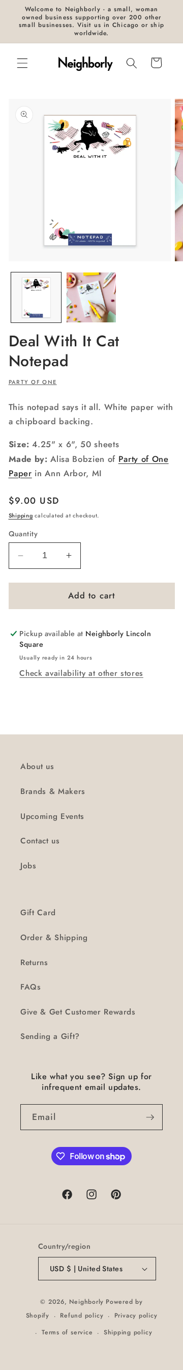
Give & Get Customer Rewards (78, 1012)
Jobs (28, 865)
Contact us (40, 840)
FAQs (30, 987)
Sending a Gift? (50, 1036)
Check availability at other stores (81, 673)
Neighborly (86, 1301)
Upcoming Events (52, 816)
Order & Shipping (54, 937)
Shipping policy (128, 1332)
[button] (22, 62)
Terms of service (67, 1332)
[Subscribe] (150, 1117)
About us (37, 766)
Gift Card (38, 912)
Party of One (33, 382)
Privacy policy (136, 1315)
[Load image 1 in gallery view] (36, 297)
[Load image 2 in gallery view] (91, 297)
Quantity (23, 534)
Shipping (21, 515)
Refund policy (81, 1315)
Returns (34, 962)
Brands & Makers (52, 791)
